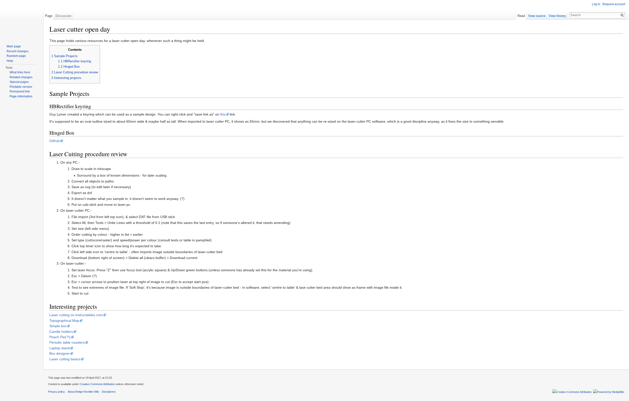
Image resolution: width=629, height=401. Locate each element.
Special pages (19, 82)
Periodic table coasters (67, 342)
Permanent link (20, 91)
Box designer (59, 353)
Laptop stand (59, 348)
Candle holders (61, 332)
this (223, 114)
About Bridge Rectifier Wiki (83, 391)
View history (557, 16)
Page (48, 16)
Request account (613, 4)
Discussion (63, 16)
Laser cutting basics (64, 359)
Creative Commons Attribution (97, 384)
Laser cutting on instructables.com (76, 315)
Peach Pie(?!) (60, 337)
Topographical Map (64, 321)
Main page (14, 46)
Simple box (58, 326)
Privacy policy (56, 391)
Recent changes (18, 51)
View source (536, 16)
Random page (16, 56)
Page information (21, 96)
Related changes (21, 77)
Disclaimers (109, 391)
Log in (596, 4)
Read (521, 16)
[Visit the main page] (21, 19)
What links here (20, 72)
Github (54, 141)
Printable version (21, 87)
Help (10, 61)
